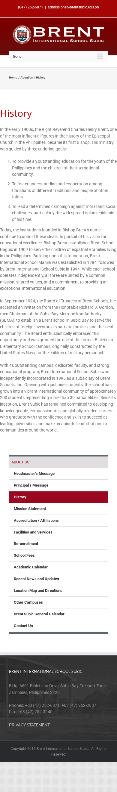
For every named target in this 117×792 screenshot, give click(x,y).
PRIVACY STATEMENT (29, 724)
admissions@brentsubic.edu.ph (73, 7)
